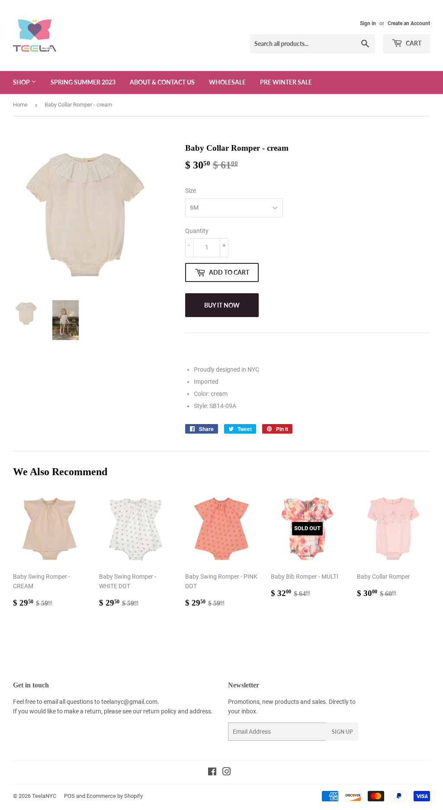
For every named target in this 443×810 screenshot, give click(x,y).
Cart (412, 43)
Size (190, 190)
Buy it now (222, 305)
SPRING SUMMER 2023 (83, 82)
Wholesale (227, 82)
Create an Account (409, 23)
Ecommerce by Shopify (115, 796)
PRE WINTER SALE (286, 82)
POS (69, 796)
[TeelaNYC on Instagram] (226, 772)
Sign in (368, 23)
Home (20, 104)
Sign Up (342, 732)
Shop (22, 82)
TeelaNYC (44, 796)
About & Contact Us (162, 82)
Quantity (197, 230)
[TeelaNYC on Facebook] (212, 772)
